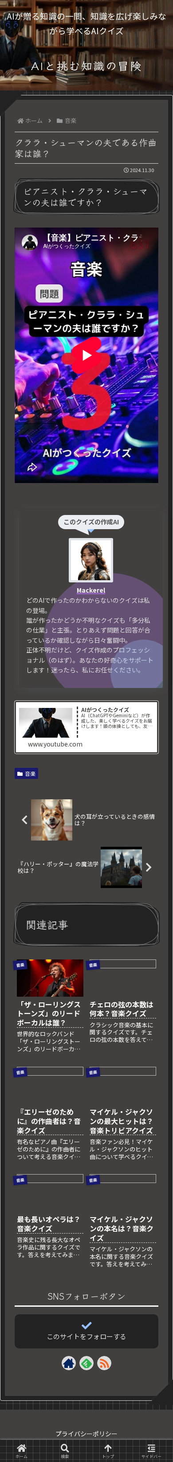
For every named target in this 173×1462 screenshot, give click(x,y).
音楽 (30, 773)
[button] (153, 1268)
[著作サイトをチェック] (69, 1363)
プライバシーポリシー (86, 1433)
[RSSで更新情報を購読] (104, 1363)
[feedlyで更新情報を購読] (86, 1363)
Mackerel (91, 590)
